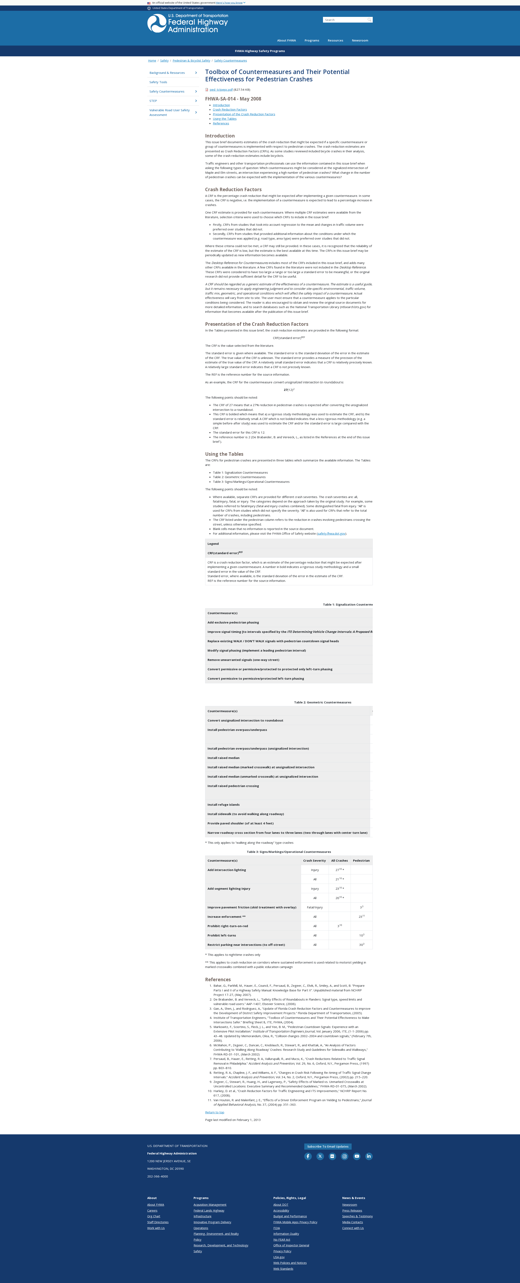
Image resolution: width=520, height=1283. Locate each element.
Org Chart (153, 1216)
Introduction (221, 105)
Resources (335, 40)
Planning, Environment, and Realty (216, 1234)
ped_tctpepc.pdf (221, 89)
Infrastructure (202, 1216)
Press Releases (352, 1210)
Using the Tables (225, 119)
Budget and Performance (290, 1216)
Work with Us (156, 1228)
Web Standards (283, 1269)
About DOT (280, 1205)
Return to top (214, 1112)
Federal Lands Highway (209, 1210)
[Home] (188, 24)
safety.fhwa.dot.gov (331, 533)
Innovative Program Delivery (212, 1222)
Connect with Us (353, 1228)
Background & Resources (167, 73)
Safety (164, 60)
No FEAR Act (281, 1240)
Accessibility (281, 1210)
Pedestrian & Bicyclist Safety (191, 60)
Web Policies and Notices (290, 1263)
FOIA (276, 1228)
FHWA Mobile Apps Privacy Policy (295, 1222)
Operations (201, 1228)
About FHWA (286, 40)
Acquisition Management (210, 1205)
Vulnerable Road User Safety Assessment (170, 112)
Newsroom (360, 40)
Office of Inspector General (291, 1245)
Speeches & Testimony (357, 1216)
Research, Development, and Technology (221, 1245)
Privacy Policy (282, 1251)
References (221, 123)
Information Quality (286, 1234)
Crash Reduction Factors (230, 109)
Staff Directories (158, 1222)
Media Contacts (352, 1222)
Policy (197, 1240)
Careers (152, 1210)
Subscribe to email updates (328, 1146)
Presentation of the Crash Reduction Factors (244, 114)
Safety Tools (158, 82)
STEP (153, 101)
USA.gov (279, 1257)
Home (152, 60)
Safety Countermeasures (230, 60)
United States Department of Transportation (178, 8)
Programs (312, 40)
